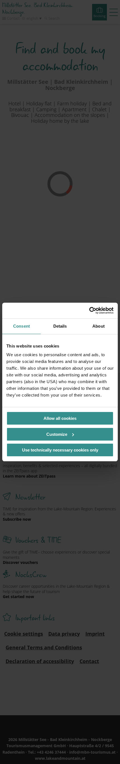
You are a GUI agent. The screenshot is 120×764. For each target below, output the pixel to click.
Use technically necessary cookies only (60, 450)
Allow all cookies (60, 418)
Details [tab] (60, 326)
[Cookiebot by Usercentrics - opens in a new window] (89, 310)
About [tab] (98, 326)
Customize (56, 434)
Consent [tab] (21, 326)
